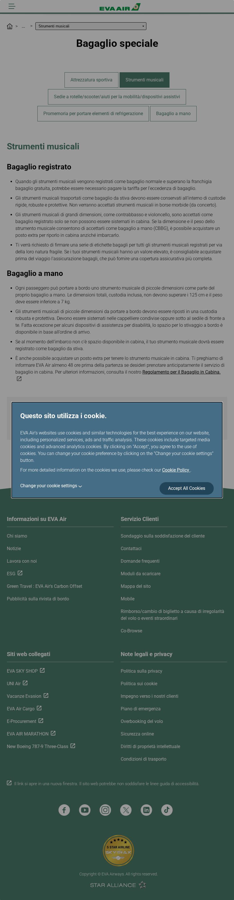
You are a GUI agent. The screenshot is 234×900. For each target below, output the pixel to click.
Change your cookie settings (48, 485)
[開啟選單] (12, 6)
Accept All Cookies (186, 488)
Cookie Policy (176, 470)
